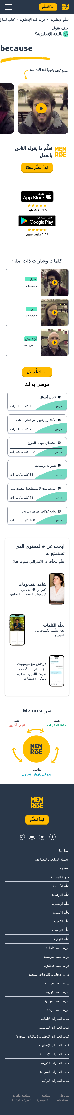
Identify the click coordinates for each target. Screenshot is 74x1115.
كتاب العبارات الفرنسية (54, 1027)
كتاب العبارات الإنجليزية (54, 1045)
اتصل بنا (64, 850)
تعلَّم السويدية (60, 930)
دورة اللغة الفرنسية (56, 957)
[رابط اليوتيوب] (32, 837)
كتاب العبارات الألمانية (55, 1018)
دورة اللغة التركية (58, 1010)
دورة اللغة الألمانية (57, 948)
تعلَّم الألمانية (61, 886)
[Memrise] (65, 7)
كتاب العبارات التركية (55, 1080)
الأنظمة (64, 868)
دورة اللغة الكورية (57, 992)
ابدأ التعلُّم (48, 7)
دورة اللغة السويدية (56, 1001)
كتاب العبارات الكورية (55, 1063)
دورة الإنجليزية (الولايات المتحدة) (48, 974)
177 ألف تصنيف (37, 210)
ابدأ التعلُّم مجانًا (37, 167)
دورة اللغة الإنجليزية (32, 20)
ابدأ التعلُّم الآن (37, 372)
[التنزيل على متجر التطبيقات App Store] (37, 196)
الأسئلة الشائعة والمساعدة (52, 859)
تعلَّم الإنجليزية (59, 20)
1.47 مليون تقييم (37, 234)
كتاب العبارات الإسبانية (54, 1054)
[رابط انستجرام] (22, 837)
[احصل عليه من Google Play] (37, 220)
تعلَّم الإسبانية (60, 912)
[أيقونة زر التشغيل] (41, 108)
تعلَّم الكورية (61, 921)
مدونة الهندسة (60, 877)
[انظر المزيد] (8, 7)
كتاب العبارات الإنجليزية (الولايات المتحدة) (42, 1036)
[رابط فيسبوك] (52, 837)
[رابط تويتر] (42, 837)
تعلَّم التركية (61, 939)
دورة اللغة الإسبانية (57, 983)
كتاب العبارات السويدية (54, 1072)
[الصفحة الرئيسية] (60, 152)
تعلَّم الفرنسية (60, 895)
